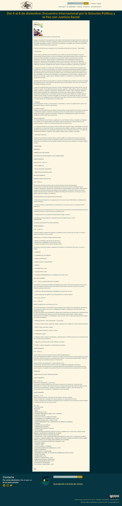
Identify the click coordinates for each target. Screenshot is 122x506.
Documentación (96, 6)
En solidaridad (71, 6)
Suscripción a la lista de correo (68, 484)
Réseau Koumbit (103, 502)
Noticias (79, 6)
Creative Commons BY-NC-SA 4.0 (87, 499)
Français (93, 3)
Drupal (117, 502)
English (99, 3)
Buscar (86, 3)
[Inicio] (26, 5)
